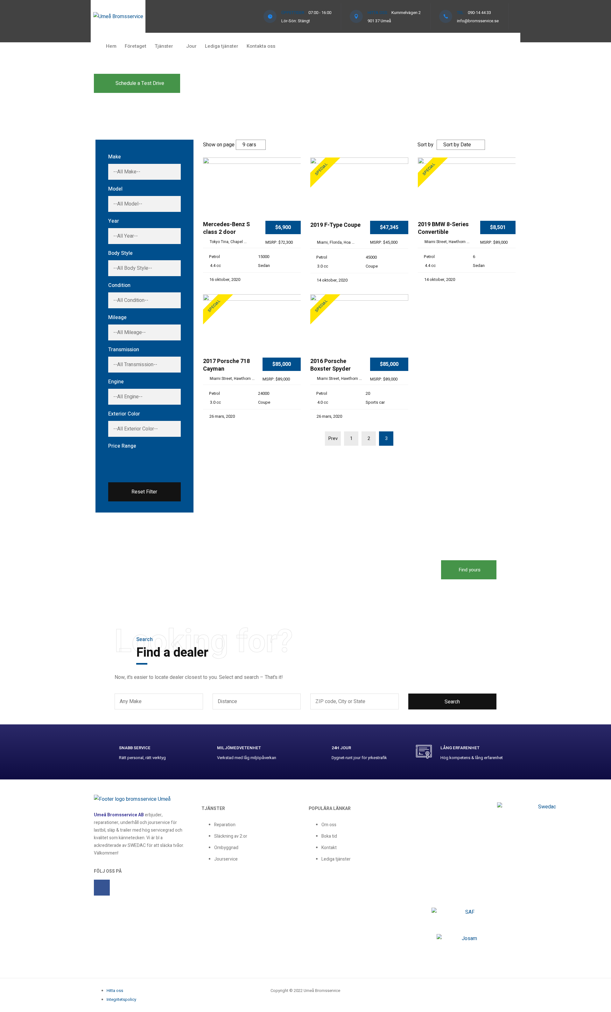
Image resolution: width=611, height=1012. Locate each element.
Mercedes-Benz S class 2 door (226, 228)
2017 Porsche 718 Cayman (226, 365)
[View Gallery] (293, 192)
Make (114, 157)
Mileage (117, 317)
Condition (119, 285)
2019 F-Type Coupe (335, 225)
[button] (137, 83)
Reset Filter (144, 492)
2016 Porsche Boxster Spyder (330, 365)
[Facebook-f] (102, 888)
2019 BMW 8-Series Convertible (443, 228)
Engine (116, 382)
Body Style (120, 253)
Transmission (123, 349)
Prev (333, 438)
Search (452, 702)
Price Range (122, 446)
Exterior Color (124, 414)
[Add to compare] (293, 173)
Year (113, 221)
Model (115, 189)
